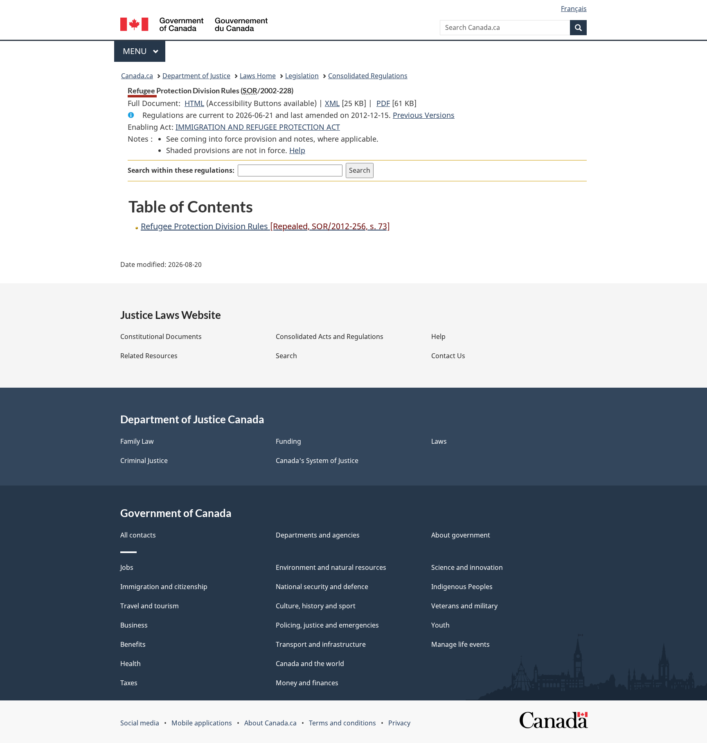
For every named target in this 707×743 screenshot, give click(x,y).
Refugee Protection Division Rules (265, 226)
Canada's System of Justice (317, 460)
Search (286, 355)
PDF (383, 103)
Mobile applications (201, 722)
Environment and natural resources (331, 567)
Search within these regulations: (181, 170)
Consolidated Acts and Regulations (329, 336)
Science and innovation (467, 567)
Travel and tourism (149, 605)
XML (332, 103)
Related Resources (149, 355)
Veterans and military (464, 605)
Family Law (137, 441)
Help (297, 150)
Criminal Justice (144, 460)
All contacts (138, 535)
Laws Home (258, 75)
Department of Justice (196, 75)
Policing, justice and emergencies (327, 625)
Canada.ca (137, 75)
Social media (139, 722)
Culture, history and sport (316, 605)
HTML (194, 103)
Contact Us (448, 355)
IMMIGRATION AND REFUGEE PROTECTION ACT (258, 127)
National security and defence (322, 586)
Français (574, 8)
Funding (288, 441)
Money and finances (307, 682)
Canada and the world (310, 663)
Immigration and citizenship (163, 586)
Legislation (302, 75)
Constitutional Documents (161, 336)
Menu (136, 50)
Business (134, 625)
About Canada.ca (270, 722)
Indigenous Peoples (462, 586)
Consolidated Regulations (368, 75)
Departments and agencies (318, 535)
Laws (439, 441)
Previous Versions (424, 115)
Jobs (126, 567)
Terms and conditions (342, 722)
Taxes (128, 682)
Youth (440, 625)
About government (460, 535)
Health (130, 663)
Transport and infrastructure (321, 644)
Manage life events (460, 644)
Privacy (399, 722)
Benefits (133, 644)
